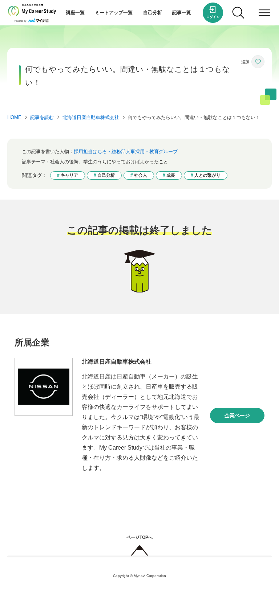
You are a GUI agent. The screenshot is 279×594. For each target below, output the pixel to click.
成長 (170, 175)
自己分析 (152, 12)
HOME (14, 117)
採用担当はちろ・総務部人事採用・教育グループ (126, 151)
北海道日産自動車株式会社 (90, 117)
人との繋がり (207, 175)
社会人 (140, 175)
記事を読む (42, 117)
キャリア (69, 175)
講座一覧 (75, 12)
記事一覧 (181, 12)
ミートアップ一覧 (114, 12)
